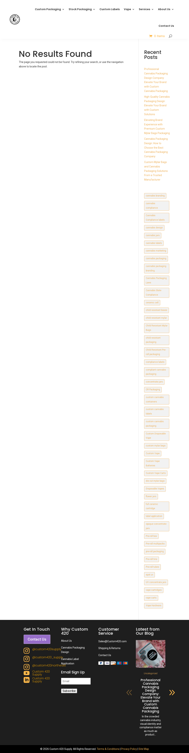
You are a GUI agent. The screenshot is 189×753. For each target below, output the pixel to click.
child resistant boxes (156, 310)
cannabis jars (153, 235)
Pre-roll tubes (152, 567)
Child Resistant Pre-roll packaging (156, 352)
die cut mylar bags (155, 481)
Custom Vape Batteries (153, 463)
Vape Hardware (153, 605)
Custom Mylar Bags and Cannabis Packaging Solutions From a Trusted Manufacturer (156, 171)
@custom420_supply (47, 657)
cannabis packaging (156, 258)
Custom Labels (109, 9)
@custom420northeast (49, 665)
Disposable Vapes (155, 488)
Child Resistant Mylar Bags (157, 327)
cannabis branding (155, 195)
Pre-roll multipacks (155, 543)
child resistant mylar (156, 318)
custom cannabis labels (155, 411)
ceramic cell (152, 302)
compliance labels (155, 362)
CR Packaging (153, 389)
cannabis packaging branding (156, 268)
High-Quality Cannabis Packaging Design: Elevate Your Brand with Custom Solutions (157, 105)
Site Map (144, 748)
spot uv (149, 574)
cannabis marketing (156, 250)
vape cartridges (154, 590)
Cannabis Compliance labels (155, 217)
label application (154, 516)
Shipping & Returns (109, 648)
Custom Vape (153, 453)
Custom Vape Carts (156, 473)
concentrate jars (154, 381)
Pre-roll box (151, 536)
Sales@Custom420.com (112, 641)
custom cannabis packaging (155, 423)
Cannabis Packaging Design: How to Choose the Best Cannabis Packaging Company (156, 147)
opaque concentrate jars (156, 526)
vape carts (151, 597)
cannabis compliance (152, 205)
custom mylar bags (156, 445)
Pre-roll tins (151, 559)
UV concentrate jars (156, 582)
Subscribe (69, 691)
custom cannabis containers (155, 399)
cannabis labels (154, 243)
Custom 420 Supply (41, 673)
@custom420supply (46, 649)
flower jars (151, 496)
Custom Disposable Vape (156, 435)
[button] (172, 692)
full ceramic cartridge (152, 506)
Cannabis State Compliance (153, 292)
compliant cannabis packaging (156, 371)
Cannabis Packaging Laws (156, 280)
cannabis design (154, 227)
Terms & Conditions (108, 748)
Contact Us (166, 26)
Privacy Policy (129, 748)
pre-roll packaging (155, 551)
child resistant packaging (153, 340)
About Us (164, 9)
